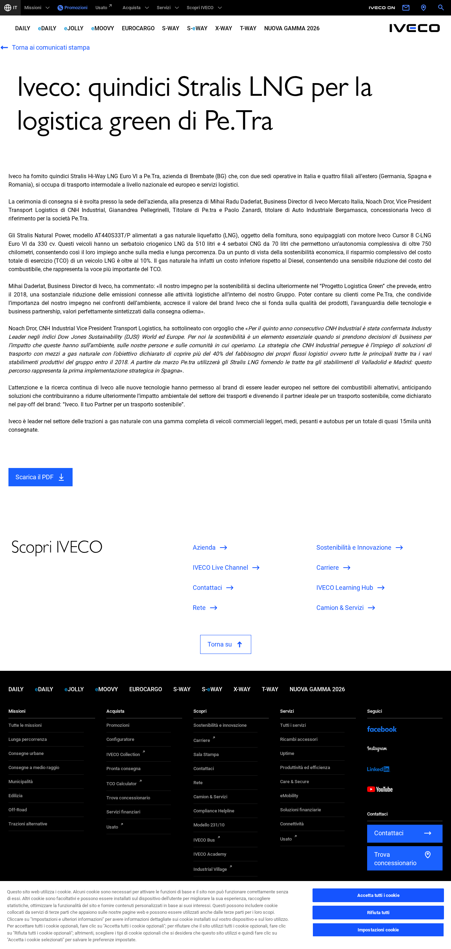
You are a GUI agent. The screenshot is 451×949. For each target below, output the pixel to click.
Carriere (201, 740)
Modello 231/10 (208, 825)
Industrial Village (210, 869)
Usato (101, 7)
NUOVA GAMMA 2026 (292, 28)
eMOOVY (102, 28)
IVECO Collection (123, 754)
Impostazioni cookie (378, 929)
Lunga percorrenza (27, 739)
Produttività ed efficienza (305, 767)
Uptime (287, 753)
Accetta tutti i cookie (378, 895)
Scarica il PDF (35, 477)
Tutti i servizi (293, 725)
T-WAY (248, 28)
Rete (198, 782)
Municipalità (20, 781)
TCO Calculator (121, 783)
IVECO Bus (204, 840)
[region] (225, 914)
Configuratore (120, 739)
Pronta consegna (123, 768)
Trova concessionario (128, 797)
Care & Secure (294, 781)
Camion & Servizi (210, 796)
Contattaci (203, 768)
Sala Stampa (206, 754)
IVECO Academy (209, 854)
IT (15, 7)
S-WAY (170, 28)
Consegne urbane (26, 753)
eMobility (289, 795)
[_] (383, 7)
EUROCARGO (138, 28)
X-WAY (223, 28)
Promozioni (75, 7)
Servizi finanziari (123, 811)
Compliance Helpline (213, 810)
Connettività (292, 823)
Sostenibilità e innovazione (220, 725)
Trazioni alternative (27, 823)
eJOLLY (74, 28)
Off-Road (17, 809)
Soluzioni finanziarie (300, 809)
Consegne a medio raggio (33, 767)
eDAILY (47, 28)
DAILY (22, 28)
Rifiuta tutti (378, 912)
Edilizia (15, 795)
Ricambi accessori (298, 739)
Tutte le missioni (25, 725)
